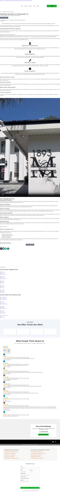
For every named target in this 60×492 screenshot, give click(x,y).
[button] (30, 6)
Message (21, 480)
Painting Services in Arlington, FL (10, 453)
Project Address (23, 473)
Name (21, 466)
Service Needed (23, 476)
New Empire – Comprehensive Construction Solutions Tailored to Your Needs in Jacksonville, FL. (16, 0)
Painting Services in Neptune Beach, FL (11, 451)
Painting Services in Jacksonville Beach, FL (11, 458)
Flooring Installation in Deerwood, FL (37, 451)
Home (1, 11)
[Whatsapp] (6, 248)
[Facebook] (3, 248)
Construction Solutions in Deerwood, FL (37, 458)
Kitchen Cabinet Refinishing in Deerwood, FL (38, 453)
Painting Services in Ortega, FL (9, 456)
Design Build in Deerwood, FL (36, 456)
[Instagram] (1, 248)
